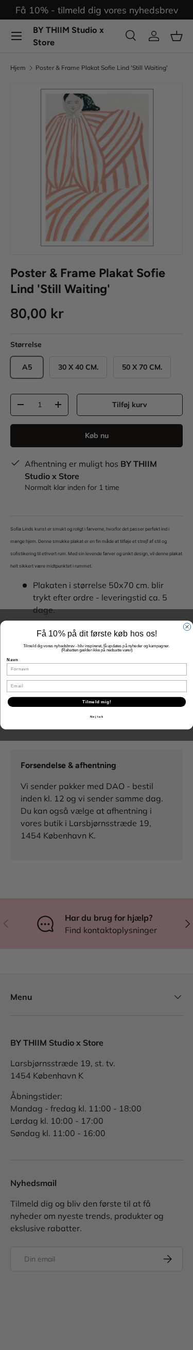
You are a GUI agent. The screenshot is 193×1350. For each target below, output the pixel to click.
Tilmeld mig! (96, 702)
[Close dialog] (186, 626)
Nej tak (96, 717)
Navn (13, 660)
